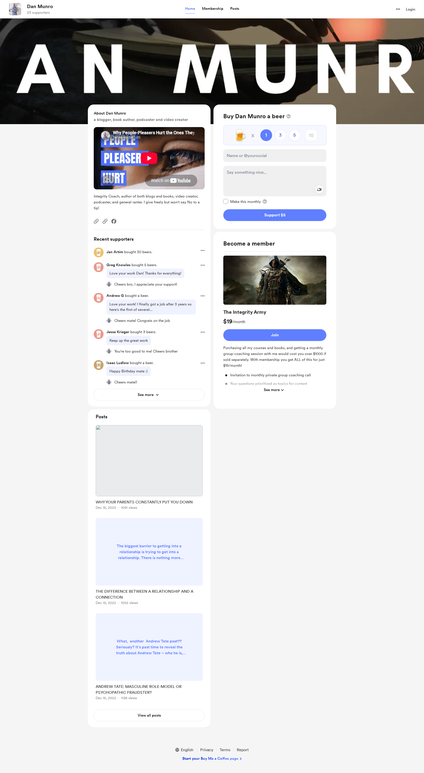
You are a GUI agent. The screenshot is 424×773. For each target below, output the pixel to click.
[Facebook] (113, 221)
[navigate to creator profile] (15, 9)
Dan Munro (40, 6)
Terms (225, 749)
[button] (190, 9)
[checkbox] (242, 201)
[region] (274, 167)
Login (410, 9)
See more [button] (272, 390)
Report (243, 749)
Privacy (206, 749)
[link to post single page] (149, 468)
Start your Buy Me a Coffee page (210, 758)
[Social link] (96, 221)
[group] (274, 325)
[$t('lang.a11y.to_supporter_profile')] (108, 284)
